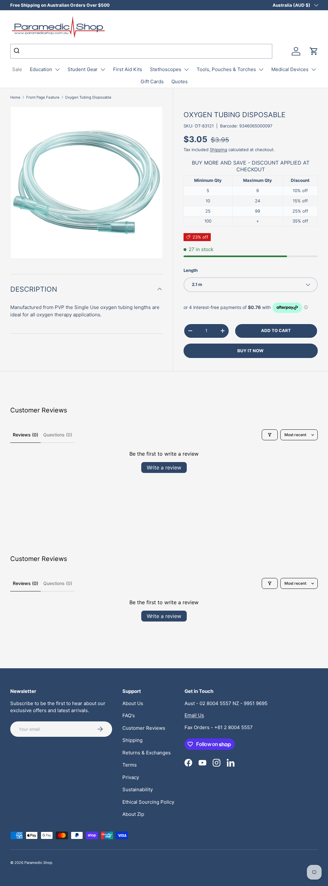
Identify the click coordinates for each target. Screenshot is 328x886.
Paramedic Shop (38, 862)
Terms (129, 765)
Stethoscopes (165, 69)
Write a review (164, 467)
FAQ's (128, 715)
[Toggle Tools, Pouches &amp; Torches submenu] (261, 69)
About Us (132, 703)
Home (15, 97)
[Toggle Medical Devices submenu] (313, 69)
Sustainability (137, 789)
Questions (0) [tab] (57, 434)
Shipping (218, 149)
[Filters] (270, 434)
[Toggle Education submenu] (57, 69)
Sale (17, 69)
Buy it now (250, 350)
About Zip (133, 814)
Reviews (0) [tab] (25, 434)
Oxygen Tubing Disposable (88, 97)
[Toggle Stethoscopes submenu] (186, 69)
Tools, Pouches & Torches (226, 69)
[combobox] (141, 51)
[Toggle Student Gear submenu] (103, 69)
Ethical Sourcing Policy (148, 802)
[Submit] (17, 51)
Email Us (194, 715)
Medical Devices (289, 69)
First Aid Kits (127, 69)
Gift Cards (152, 81)
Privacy (130, 777)
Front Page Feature (43, 97)
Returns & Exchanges (146, 753)
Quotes (179, 81)
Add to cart (276, 330)
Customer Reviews (143, 728)
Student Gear (83, 69)
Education (41, 69)
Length (191, 270)
